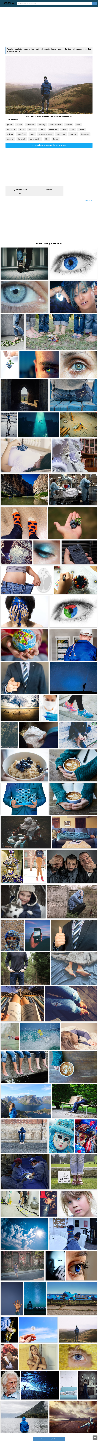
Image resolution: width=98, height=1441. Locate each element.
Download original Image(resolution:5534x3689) (49, 145)
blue (46, 139)
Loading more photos (49, 1439)
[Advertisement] (49, 27)
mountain (73, 134)
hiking (64, 129)
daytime (69, 124)
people (81, 129)
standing (42, 124)
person (9, 124)
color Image (61, 134)
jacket (22, 129)
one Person (53, 129)
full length (21, 139)
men (72, 129)
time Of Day (22, 134)
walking (10, 134)
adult (32, 134)
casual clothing (35, 139)
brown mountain (55, 124)
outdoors (32, 129)
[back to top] (95, 1437)
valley (78, 124)
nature (42, 129)
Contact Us (89, 200)
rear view (10, 139)
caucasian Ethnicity (45, 134)
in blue (19, 124)
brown (55, 139)
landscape (85, 134)
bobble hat (11, 129)
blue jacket (30, 124)
